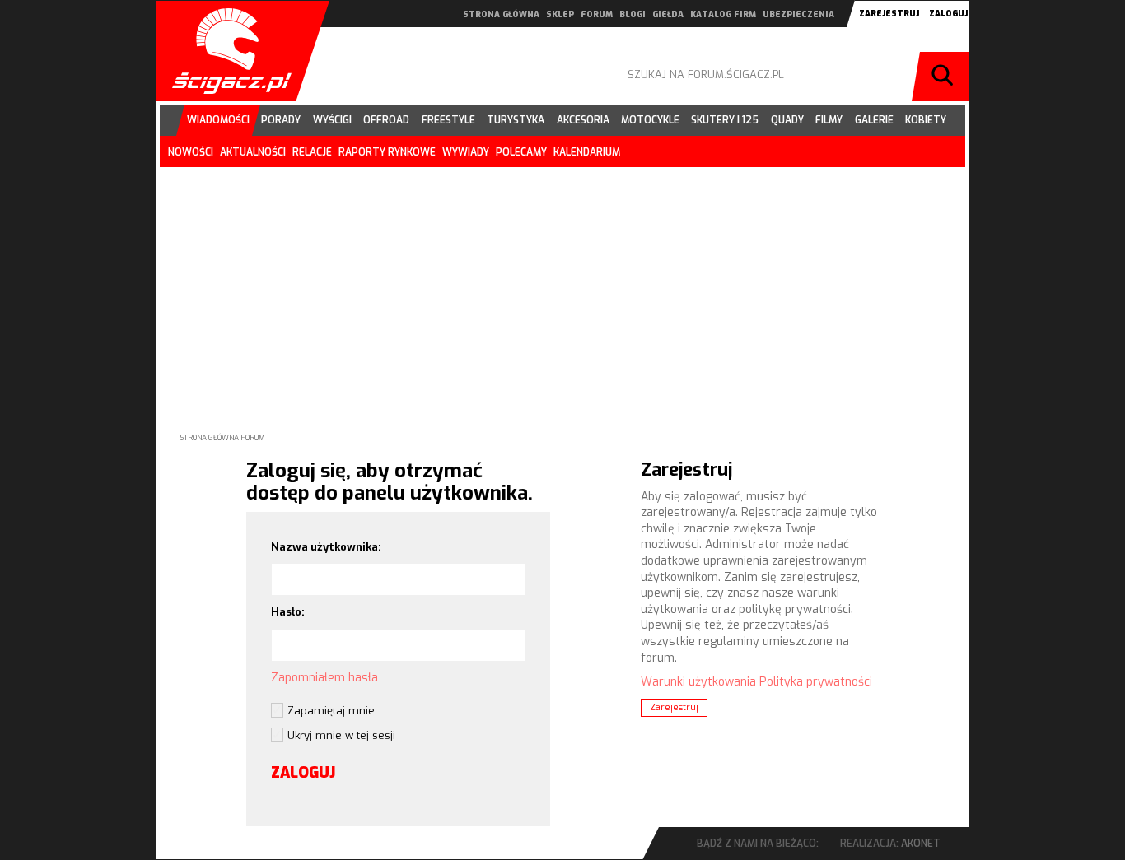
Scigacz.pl (226, 51)
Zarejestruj (889, 13)
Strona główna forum (222, 438)
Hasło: (288, 612)
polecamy (521, 152)
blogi (632, 14)
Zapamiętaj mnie (331, 711)
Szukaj (944, 76)
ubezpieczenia (798, 14)
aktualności (253, 152)
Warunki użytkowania (698, 682)
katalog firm (723, 14)
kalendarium (586, 152)
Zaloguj (948, 13)
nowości (190, 152)
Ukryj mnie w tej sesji (341, 735)
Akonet (921, 843)
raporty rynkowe (387, 152)
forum (597, 14)
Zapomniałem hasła (324, 678)
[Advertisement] (562, 286)
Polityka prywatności (815, 682)
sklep (560, 14)
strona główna (501, 14)
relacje (312, 152)
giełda (668, 14)
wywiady (465, 152)
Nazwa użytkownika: (326, 547)
